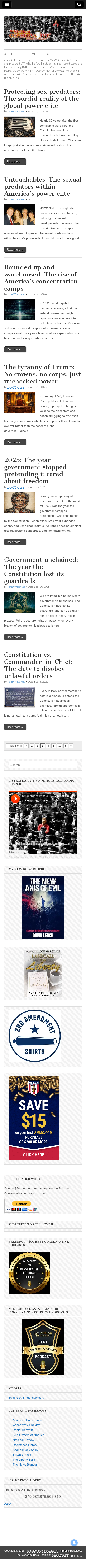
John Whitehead (16, 111)
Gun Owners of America (28, 1435)
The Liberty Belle (24, 1459)
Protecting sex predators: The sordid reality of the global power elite (42, 98)
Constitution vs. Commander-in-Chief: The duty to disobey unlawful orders (38, 665)
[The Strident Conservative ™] (43, 26)
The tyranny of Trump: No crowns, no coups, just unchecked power (42, 374)
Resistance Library (25, 1444)
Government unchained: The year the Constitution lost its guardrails (41, 570)
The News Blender (25, 1464)
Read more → (15, 161)
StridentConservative (19, 857)
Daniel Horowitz (23, 1430)
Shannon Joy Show (25, 1449)
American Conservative (28, 1420)
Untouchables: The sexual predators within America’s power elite (43, 186)
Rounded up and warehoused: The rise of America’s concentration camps (41, 278)
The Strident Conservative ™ (41, 1550)
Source (7, 1503)
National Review (23, 1439)
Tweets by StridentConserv (26, 1397)
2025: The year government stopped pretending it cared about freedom (35, 470)
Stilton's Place (22, 1454)
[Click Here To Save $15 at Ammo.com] (34, 1159)
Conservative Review (26, 1425)
